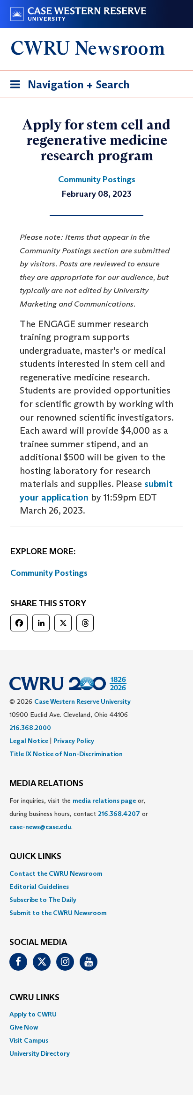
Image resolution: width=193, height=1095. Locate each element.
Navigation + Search (67, 87)
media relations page (104, 800)
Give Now (23, 1027)
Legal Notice (28, 741)
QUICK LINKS (35, 856)
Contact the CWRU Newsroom (56, 873)
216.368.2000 (30, 727)
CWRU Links (34, 997)
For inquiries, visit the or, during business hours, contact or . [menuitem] (78, 813)
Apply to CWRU (33, 1014)
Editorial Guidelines (39, 886)
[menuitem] (96, 873)
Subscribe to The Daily (42, 899)
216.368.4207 (119, 813)
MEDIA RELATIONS (46, 783)
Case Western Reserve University (82, 701)
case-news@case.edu (40, 827)
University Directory (39, 1053)
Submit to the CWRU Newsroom (58, 913)
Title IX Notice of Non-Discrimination (66, 754)
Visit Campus (28, 1040)
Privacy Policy (73, 741)
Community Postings (49, 573)
